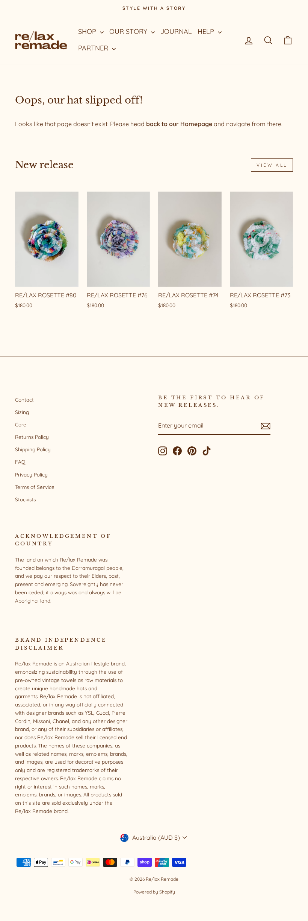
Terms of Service (34, 487)
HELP (207, 31)
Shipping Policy (33, 449)
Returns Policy (32, 437)
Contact (24, 399)
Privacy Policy (31, 474)
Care (20, 424)
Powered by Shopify (154, 892)
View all (272, 165)
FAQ (20, 461)
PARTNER (94, 48)
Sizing (22, 412)
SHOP (88, 31)
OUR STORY (129, 31)
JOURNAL (176, 31)
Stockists (25, 499)
